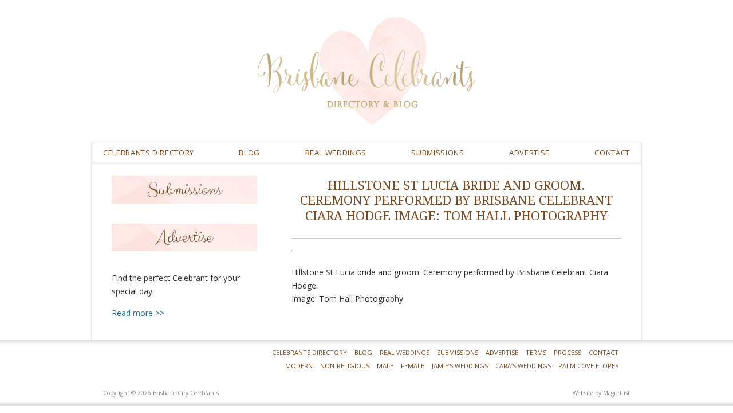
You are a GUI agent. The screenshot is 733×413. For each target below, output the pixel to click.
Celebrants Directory (148, 152)
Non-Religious (344, 365)
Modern (299, 365)
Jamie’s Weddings (460, 365)
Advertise (529, 152)
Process (567, 352)
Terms (536, 352)
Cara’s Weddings (523, 365)
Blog (249, 152)
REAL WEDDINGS (335, 152)
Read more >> (138, 312)
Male (385, 365)
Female (412, 365)
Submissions (437, 152)
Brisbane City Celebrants (449, 79)
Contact (612, 152)
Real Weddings (404, 352)
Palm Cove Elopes (588, 365)
